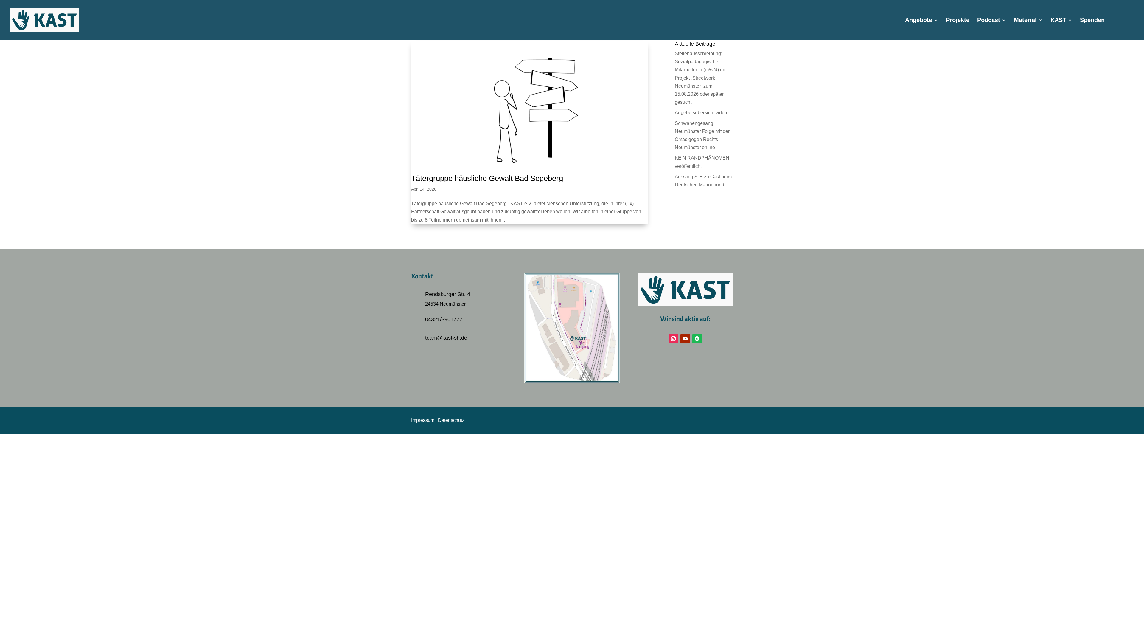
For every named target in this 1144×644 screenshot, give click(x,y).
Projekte (957, 20)
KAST (1058, 20)
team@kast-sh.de (446, 338)
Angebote (918, 20)
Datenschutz (451, 420)
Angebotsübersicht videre (702, 112)
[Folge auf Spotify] (697, 338)
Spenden (1092, 20)
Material (1025, 20)
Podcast (988, 20)
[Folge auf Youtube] (685, 338)
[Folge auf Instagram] (673, 338)
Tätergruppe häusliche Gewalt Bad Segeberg (487, 178)
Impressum (422, 420)
